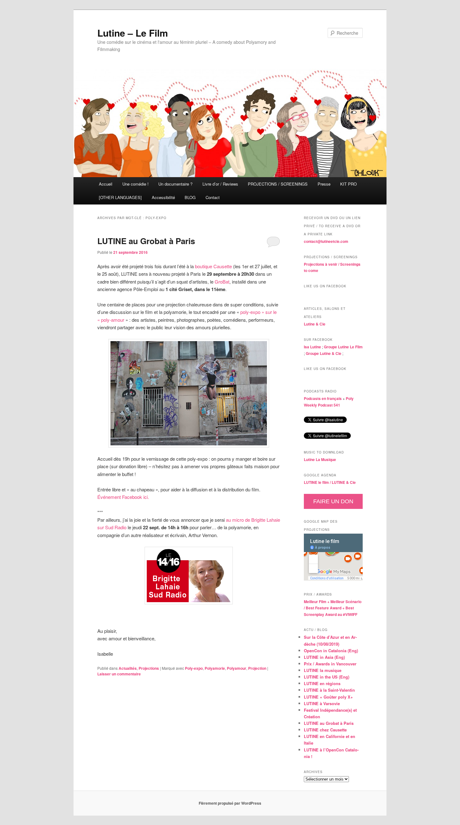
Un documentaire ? (175, 184)
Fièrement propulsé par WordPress (230, 803)
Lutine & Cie (314, 324)
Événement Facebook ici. (123, 497)
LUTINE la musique (322, 670)
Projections (149, 668)
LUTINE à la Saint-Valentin (329, 690)
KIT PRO (348, 184)
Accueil (105, 184)
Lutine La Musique (320, 459)
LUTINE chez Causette (325, 730)
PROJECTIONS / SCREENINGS (278, 184)
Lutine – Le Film (132, 32)
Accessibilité (163, 197)
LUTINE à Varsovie (322, 703)
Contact (213, 197)
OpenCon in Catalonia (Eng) (331, 650)
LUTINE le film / (318, 482)
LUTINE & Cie (344, 482)
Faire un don (333, 501)
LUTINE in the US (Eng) (326, 677)
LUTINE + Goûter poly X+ (328, 697)
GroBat (222, 281)
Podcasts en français (323, 398)
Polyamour (236, 668)
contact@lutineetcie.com (326, 241)
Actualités (128, 668)
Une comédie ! (135, 184)
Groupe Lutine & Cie (323, 353)
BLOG (190, 197)
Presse (324, 184)
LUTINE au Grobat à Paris (146, 241)
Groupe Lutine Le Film (343, 347)
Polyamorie (215, 668)
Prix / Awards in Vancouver (330, 664)
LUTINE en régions (322, 683)
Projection (257, 668)
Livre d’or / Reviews (220, 184)
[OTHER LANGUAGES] (120, 197)
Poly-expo (194, 668)
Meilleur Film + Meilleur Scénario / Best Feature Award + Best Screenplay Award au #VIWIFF (332, 608)
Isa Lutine (312, 347)
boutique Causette (213, 266)
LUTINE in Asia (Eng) (324, 657)
